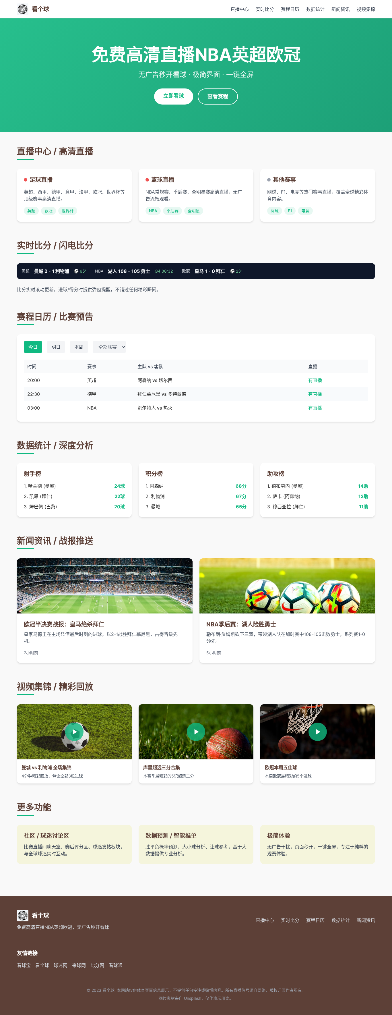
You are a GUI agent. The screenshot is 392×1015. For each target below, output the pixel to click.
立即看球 (173, 96)
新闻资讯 (340, 9)
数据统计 (315, 9)
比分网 (97, 965)
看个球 (42, 965)
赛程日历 (290, 9)
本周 (79, 347)
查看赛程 (217, 96)
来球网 (79, 965)
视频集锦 (366, 9)
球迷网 (60, 965)
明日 (56, 347)
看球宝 (24, 965)
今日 (33, 347)
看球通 (116, 965)
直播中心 (239, 9)
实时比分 (265, 9)
